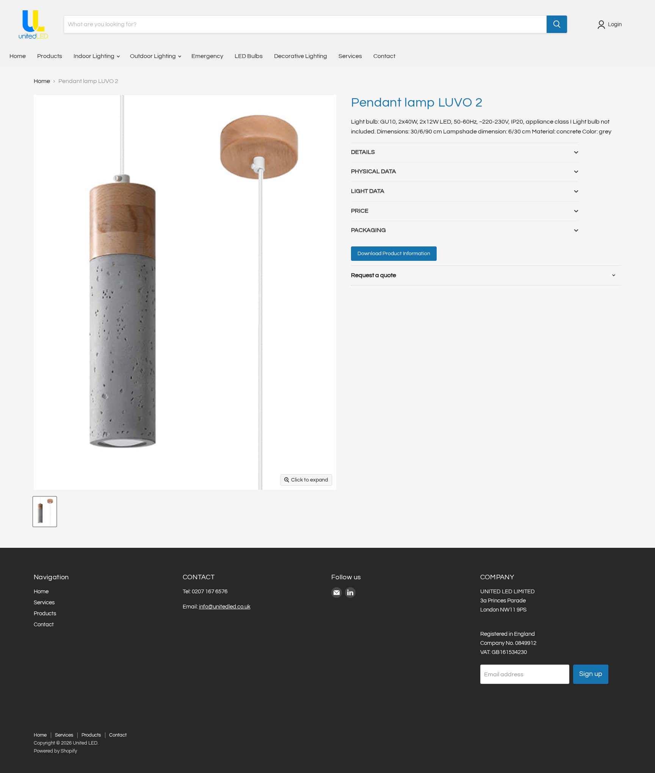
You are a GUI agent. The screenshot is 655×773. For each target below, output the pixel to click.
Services (350, 56)
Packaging (368, 230)
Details (363, 152)
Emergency (207, 56)
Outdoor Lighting (153, 56)
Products (49, 56)
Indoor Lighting (95, 56)
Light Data (367, 191)
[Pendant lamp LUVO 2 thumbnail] (44, 512)
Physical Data (373, 171)
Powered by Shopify (55, 751)
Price (359, 211)
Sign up (590, 673)
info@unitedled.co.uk (225, 607)
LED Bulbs (249, 56)
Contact (384, 56)
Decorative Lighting (300, 56)
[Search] (557, 24)
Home (17, 56)
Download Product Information (393, 253)
